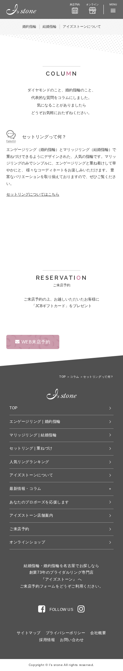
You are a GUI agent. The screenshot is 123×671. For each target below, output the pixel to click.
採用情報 (47, 640)
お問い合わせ (72, 640)
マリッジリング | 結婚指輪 (32, 435)
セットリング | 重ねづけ (31, 448)
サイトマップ (29, 633)
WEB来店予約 (35, 341)
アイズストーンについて (82, 26)
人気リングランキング (29, 462)
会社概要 (98, 633)
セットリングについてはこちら (32, 194)
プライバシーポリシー (65, 633)
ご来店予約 (19, 529)
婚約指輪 (29, 26)
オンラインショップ (27, 542)
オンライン (92, 4)
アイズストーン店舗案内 (31, 515)
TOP (13, 408)
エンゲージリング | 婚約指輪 (35, 421)
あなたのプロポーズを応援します (39, 502)
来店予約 (75, 4)
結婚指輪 (49, 26)
